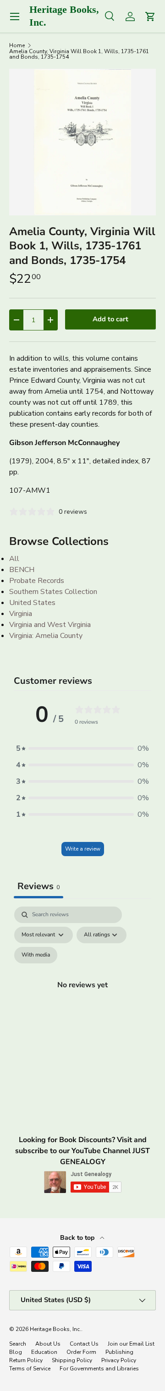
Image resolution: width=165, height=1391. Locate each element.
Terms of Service (29, 1368)
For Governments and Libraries (99, 1368)
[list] (82, 142)
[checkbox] (35, 955)
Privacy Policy (118, 1360)
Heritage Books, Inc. (55, 1329)
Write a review (82, 848)
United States (32, 603)
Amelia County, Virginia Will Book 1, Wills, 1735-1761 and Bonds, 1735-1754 (79, 54)
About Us (47, 1343)
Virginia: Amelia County (45, 636)
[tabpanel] (82, 995)
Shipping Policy (72, 1360)
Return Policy (26, 1360)
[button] (82, 748)
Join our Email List (131, 1343)
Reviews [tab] (38, 886)
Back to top (78, 1237)
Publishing (119, 1352)
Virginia (20, 614)
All (14, 559)
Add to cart (110, 319)
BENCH (21, 570)
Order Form (81, 1352)
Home (17, 45)
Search (17, 1343)
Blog (15, 1352)
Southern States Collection (53, 592)
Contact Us (84, 1343)
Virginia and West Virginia (50, 625)
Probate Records (36, 581)
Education (44, 1352)
